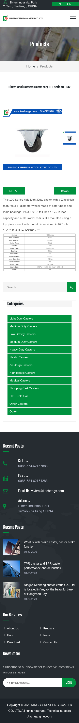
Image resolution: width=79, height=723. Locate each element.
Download (13, 642)
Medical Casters (20, 380)
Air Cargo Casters (21, 365)
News (46, 635)
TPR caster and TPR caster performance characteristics (42, 566)
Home (30, 66)
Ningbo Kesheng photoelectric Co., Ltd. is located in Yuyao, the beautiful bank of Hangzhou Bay (49, 589)
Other (13, 411)
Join (69, 683)
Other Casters (19, 403)
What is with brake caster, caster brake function (49, 544)
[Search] (71, 287)
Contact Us (50, 642)
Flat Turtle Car (19, 396)
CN (69, 4)
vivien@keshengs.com (47, 491)
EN (59, 4)
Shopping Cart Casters (24, 388)
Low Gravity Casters (22, 334)
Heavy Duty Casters (22, 349)
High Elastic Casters (22, 372)
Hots (10, 635)
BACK (65, 190)
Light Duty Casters (21, 318)
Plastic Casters (19, 357)
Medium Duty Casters (23, 326)
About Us (13, 628)
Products (49, 628)
